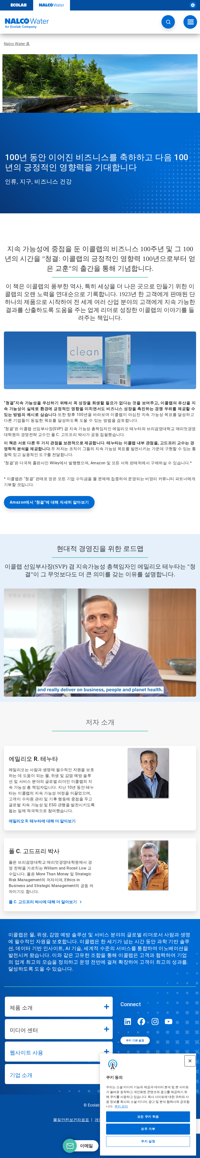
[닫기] (190, 1060)
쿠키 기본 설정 (135, 1040)
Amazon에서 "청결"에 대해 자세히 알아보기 (49, 502)
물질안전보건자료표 (71, 1119)
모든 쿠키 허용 (148, 1116)
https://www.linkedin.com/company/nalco (128, 1021)
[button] (168, 22)
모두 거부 (148, 1129)
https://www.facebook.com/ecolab (141, 1021)
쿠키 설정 (148, 1141)
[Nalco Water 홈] (24, 23)
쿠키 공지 (121, 1106)
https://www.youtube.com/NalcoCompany (169, 1021)
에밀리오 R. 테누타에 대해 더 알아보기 (42, 821)
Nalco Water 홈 (17, 43)
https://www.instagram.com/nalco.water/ (155, 1021)
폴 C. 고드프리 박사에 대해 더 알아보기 (43, 902)
